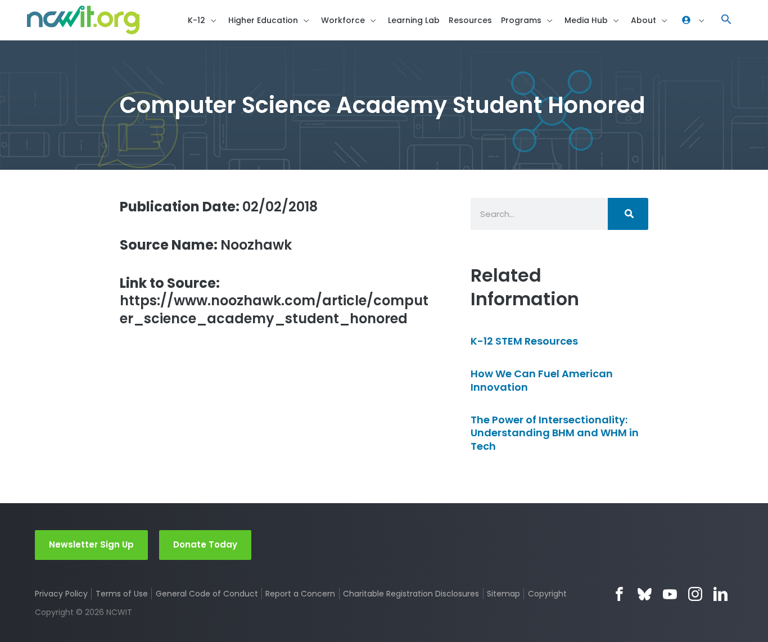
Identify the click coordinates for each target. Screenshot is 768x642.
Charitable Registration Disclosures (411, 593)
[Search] (628, 214)
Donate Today (205, 544)
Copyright (547, 593)
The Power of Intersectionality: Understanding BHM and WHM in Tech (555, 433)
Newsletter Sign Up (91, 544)
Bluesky (645, 594)
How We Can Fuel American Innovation (542, 380)
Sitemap (503, 593)
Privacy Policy (61, 593)
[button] (726, 19)
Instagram (695, 594)
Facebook (619, 594)
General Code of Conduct (207, 593)
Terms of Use (122, 593)
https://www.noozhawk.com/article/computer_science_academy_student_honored (274, 300)
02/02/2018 (219, 206)
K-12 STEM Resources (524, 341)
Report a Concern (300, 593)
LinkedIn (720, 594)
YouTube (670, 594)
